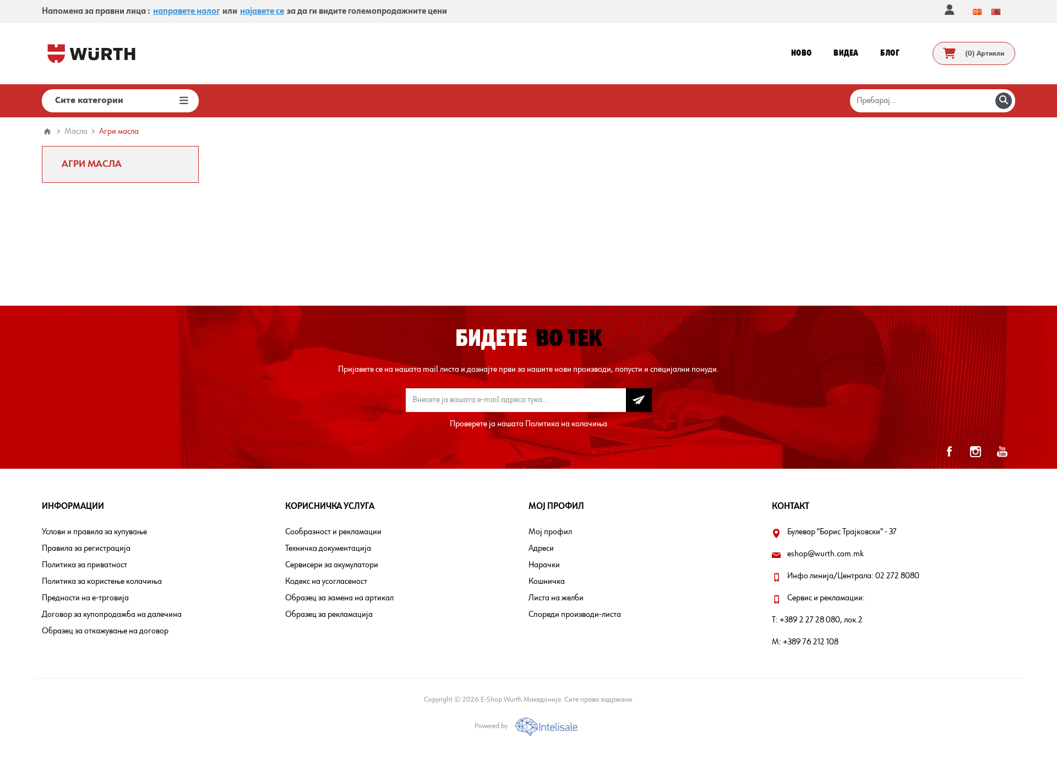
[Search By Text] (1003, 101)
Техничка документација (328, 548)
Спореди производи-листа (574, 614)
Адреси (541, 548)
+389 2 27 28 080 (810, 620)
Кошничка (546, 581)
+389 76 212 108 (810, 642)
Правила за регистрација (86, 548)
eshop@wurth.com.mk (825, 554)
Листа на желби (556, 598)
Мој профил (550, 532)
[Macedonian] (977, 11)
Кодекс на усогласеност (326, 581)
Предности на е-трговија (85, 598)
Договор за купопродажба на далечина (112, 614)
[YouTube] (1002, 451)
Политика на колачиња (566, 424)
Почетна (47, 131)
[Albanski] (996, 11)
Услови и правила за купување (94, 532)
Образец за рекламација (329, 614)
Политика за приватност (84, 565)
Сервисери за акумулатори (331, 565)
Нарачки (544, 565)
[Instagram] (975, 451)
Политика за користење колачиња (102, 581)
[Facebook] (949, 451)
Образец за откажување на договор (105, 631)
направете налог (186, 11)
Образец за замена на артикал (339, 598)
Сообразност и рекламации (333, 532)
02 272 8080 (897, 576)
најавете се (262, 11)
